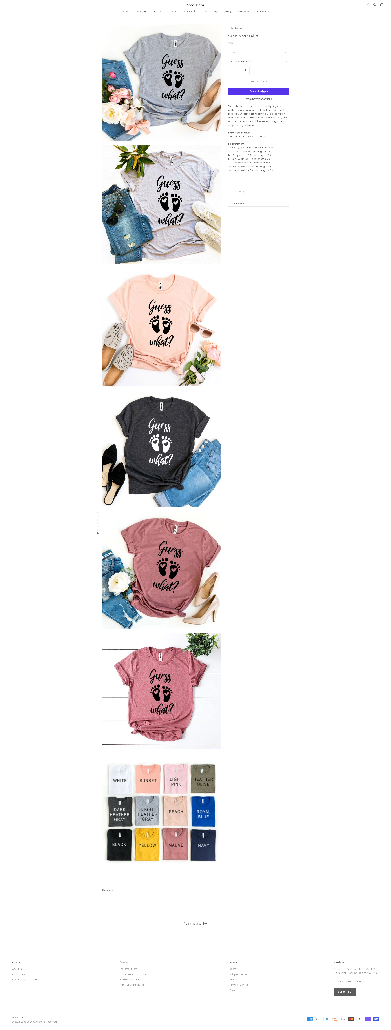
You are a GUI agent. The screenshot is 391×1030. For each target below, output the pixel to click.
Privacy (233, 990)
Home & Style (262, 11)
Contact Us (18, 974)
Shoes (204, 11)
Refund (234, 979)
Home (125, 11)
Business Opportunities (25, 979)
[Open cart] (381, 4)
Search (234, 968)
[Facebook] (236, 192)
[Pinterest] (244, 192)
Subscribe (344, 991)
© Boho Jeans (17, 1017)
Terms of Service (239, 984)
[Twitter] (240, 192)
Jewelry (227, 11)
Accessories (243, 11)
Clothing (173, 11)
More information (238, 203)
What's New (140, 11)
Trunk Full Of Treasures (132, 984)
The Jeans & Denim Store (134, 974)
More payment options (259, 98)
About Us (17, 968)
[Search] (375, 4)
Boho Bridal (189, 11)
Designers (158, 11)
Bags (215, 11)
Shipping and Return (241, 974)
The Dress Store (128, 968)
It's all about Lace (129, 979)
